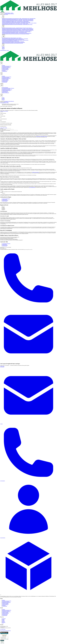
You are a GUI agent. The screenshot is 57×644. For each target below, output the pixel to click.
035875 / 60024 (6, 14)
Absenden (2, 131)
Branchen (3, 34)
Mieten (1, 62)
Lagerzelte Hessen (4, 244)
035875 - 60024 (3, 127)
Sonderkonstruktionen (14, 32)
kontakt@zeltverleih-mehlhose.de (9, 13)
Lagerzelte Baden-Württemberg (6, 243)
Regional (3, 619)
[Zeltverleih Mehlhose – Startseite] (28, 60)
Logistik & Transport (13, 42)
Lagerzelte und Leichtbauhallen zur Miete (41, 136)
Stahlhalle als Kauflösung (35, 172)
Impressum (3, 621)
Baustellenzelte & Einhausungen (17, 20)
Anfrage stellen (2, 366)
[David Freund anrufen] (28, 278)
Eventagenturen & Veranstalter (13, 39)
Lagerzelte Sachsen (4, 245)
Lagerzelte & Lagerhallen (16, 22)
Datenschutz (3, 622)
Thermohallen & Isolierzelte (17, 29)
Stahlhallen (19, 18)
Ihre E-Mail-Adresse (3, 129)
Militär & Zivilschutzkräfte (12, 43)
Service (2, 94)
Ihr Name (1, 128)
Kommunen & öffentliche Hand (6, 90)
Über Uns (3, 48)
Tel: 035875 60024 (2, 629)
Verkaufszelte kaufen (5, 81)
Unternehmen (4, 618)
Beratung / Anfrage (6, 50)
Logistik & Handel (4, 199)
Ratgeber (3, 46)
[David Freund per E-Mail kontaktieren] (28, 334)
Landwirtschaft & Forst (13, 41)
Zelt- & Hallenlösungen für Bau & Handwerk (15, 38)
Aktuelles (3, 47)
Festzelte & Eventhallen (15, 21)
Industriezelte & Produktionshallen (17, 19)
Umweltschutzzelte (17, 24)
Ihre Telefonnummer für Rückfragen (5, 130)
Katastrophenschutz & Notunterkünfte (15, 40)
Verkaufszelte (15, 23)
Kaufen (3, 25)
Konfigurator (2, 50)
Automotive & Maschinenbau (6, 198)
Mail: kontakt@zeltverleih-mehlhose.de (5, 630)
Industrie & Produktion (5, 87)
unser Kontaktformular (32, 187)
